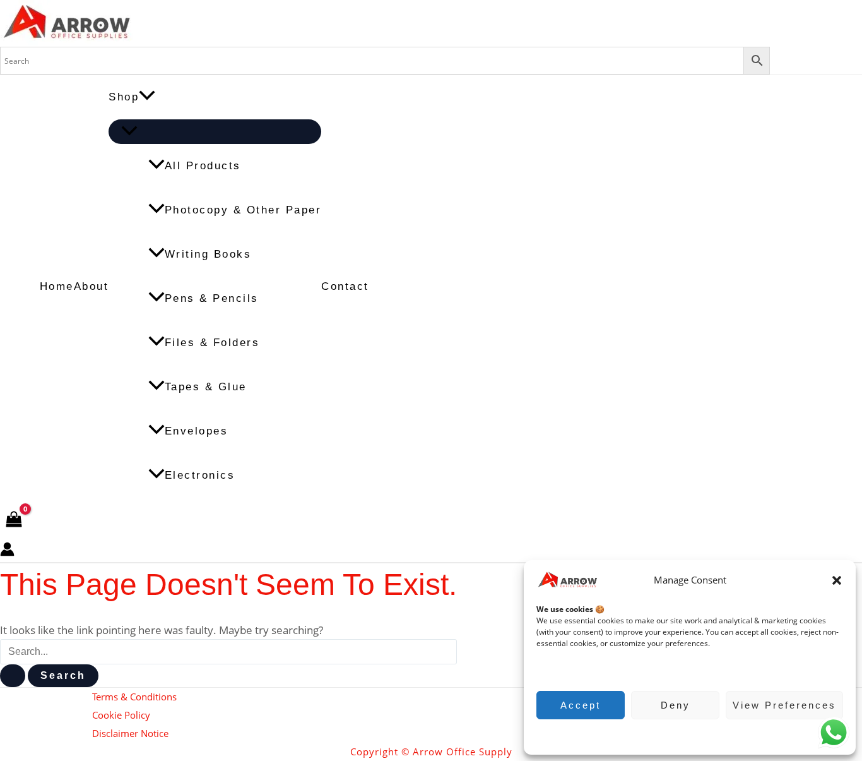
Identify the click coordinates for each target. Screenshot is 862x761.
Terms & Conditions (134, 696)
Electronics (200, 475)
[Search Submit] (12, 675)
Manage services (573, 668)
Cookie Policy (684, 735)
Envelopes (196, 431)
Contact (345, 286)
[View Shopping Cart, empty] (14, 520)
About (91, 286)
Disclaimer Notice (130, 733)
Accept (580, 705)
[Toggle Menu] (215, 131)
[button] (836, 580)
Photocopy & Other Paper (243, 210)
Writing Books (208, 254)
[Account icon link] (7, 552)
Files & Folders (212, 343)
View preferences (784, 705)
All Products (203, 166)
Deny (675, 705)
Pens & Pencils (212, 298)
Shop (124, 97)
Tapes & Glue (206, 387)
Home (57, 286)
